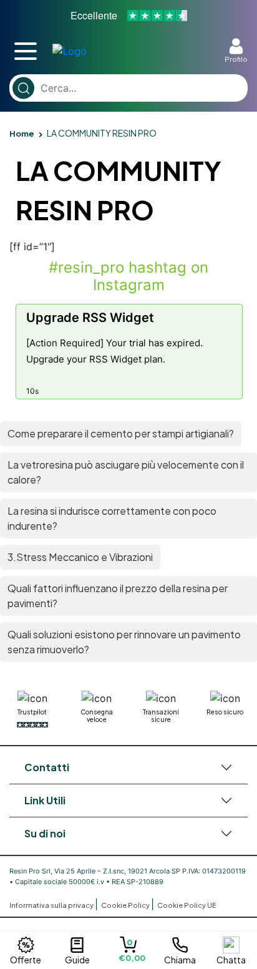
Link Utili (44, 800)
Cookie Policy (126, 905)
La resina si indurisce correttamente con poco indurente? (111, 518)
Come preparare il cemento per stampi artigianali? (120, 433)
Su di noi (44, 833)
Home (21, 134)
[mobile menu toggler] (25, 51)
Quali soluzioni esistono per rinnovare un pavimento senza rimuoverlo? (124, 642)
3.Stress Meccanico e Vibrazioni (80, 556)
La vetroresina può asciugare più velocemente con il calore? (125, 472)
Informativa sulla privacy (52, 905)
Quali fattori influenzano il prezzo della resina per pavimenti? (117, 596)
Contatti (46, 767)
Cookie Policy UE (186, 905)
